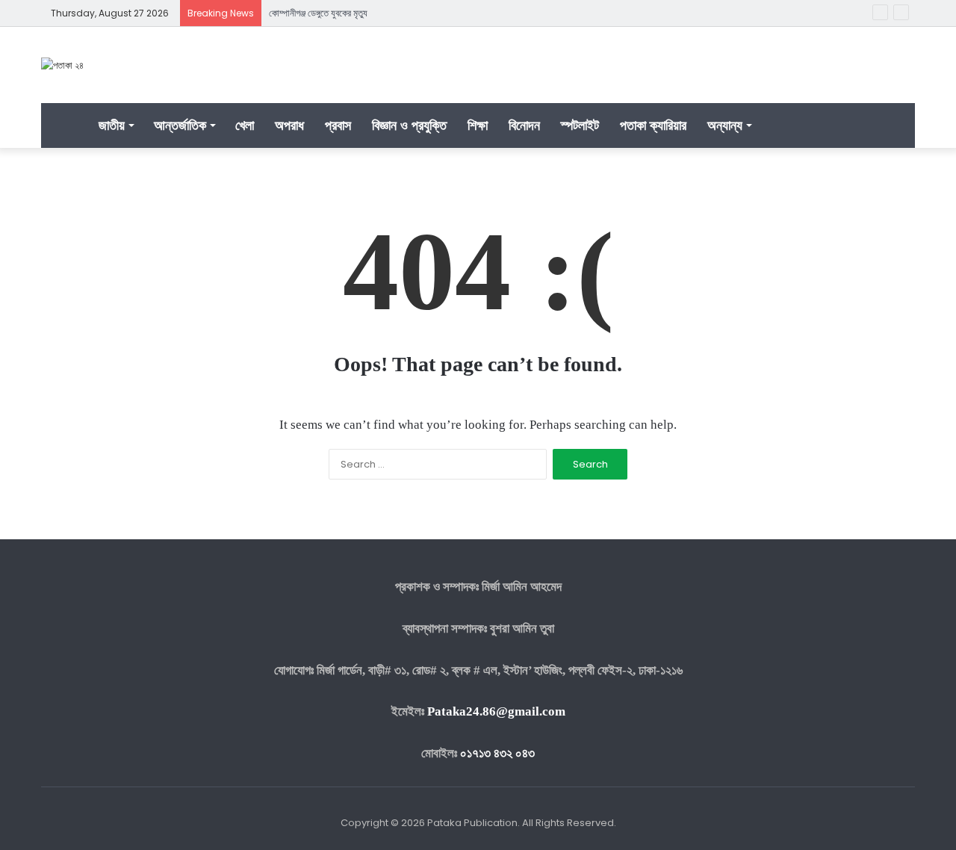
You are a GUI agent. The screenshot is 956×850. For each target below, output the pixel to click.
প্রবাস (338, 125)
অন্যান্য (724, 125)
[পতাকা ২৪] (62, 65)
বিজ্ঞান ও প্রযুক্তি (409, 125)
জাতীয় (112, 125)
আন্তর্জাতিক (180, 125)
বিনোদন (524, 125)
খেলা (244, 125)
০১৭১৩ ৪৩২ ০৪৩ (497, 753)
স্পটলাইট (580, 125)
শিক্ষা (478, 125)
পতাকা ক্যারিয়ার (653, 125)
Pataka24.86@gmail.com (496, 711)
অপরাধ (289, 125)
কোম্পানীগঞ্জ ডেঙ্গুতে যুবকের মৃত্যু (318, 13)
